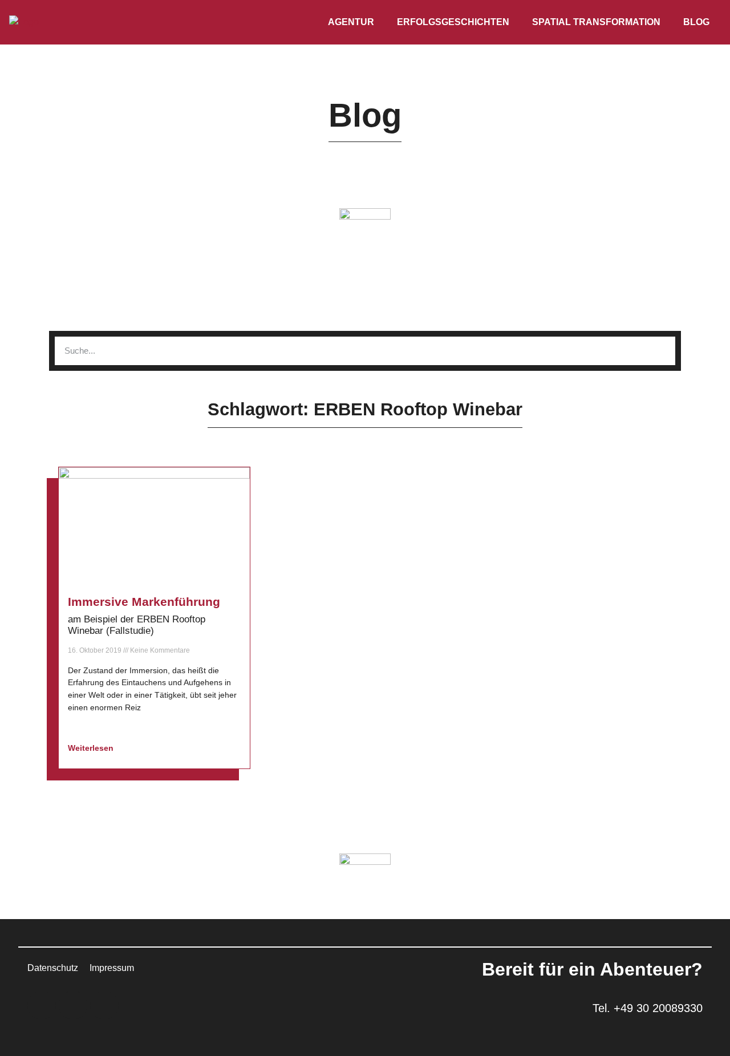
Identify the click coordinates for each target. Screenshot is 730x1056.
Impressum (112, 968)
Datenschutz (52, 968)
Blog (696, 22)
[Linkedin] (41, 1005)
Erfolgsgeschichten (453, 22)
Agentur (351, 22)
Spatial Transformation (596, 22)
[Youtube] (104, 1005)
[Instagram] (73, 1005)
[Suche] (661, 351)
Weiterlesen (92, 747)
